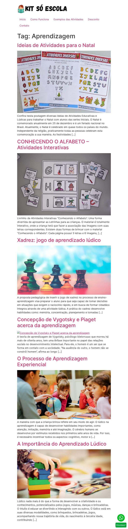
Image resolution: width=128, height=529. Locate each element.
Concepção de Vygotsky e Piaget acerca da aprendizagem (56, 322)
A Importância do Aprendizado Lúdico (61, 444)
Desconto (93, 19)
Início (23, 19)
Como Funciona (39, 19)
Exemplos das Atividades (68, 19)
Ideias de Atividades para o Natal (56, 45)
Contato (24, 25)
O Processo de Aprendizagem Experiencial (52, 361)
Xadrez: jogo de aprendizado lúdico (59, 240)
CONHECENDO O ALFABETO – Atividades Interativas (53, 144)
